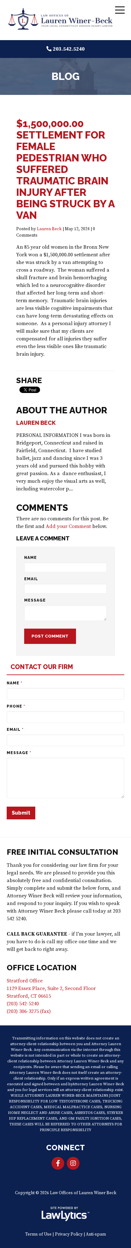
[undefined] (73, 1163)
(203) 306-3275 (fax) (29, 1011)
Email (31, 579)
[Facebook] (58, 1163)
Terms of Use (38, 1234)
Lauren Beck (49, 229)
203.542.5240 (69, 49)
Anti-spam (96, 1234)
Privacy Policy (69, 1234)
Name (30, 557)
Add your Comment (68, 526)
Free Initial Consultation (62, 852)
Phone (16, 706)
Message (35, 600)
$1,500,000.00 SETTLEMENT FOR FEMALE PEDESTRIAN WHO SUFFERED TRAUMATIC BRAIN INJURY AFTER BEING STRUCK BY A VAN (65, 169)
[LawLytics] (65, 1214)
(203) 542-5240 (23, 1004)
